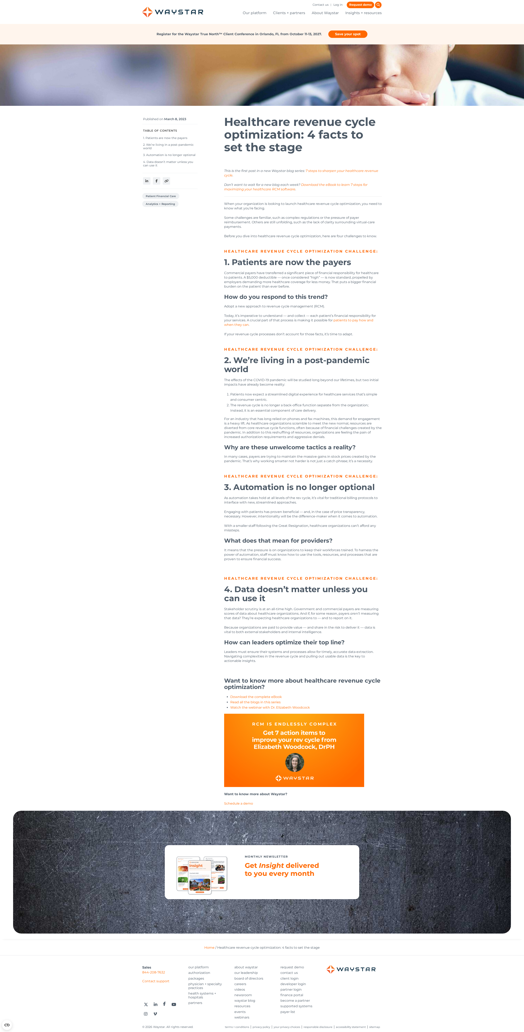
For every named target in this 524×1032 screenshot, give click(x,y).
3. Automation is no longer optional (169, 155)
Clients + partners (289, 13)
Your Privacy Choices (287, 1027)
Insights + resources (363, 13)
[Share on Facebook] (156, 181)
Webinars (241, 1017)
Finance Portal (291, 995)
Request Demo (292, 967)
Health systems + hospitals (202, 995)
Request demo (360, 5)
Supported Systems (296, 1006)
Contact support (155, 981)
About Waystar (325, 13)
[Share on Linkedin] (146, 181)
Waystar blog (244, 1001)
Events (240, 1012)
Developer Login (293, 984)
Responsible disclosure (318, 1027)
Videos (239, 989)
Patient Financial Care (161, 196)
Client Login (289, 978)
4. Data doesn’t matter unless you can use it (168, 163)
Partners (195, 1003)
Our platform (255, 13)
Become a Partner (295, 1001)
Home (209, 948)
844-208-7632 (153, 972)
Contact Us (289, 973)
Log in (338, 5)
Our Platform (198, 967)
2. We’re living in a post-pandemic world (168, 146)
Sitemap (374, 1027)
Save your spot (348, 34)
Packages (196, 978)
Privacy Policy (261, 1027)
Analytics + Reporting (160, 203)
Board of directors (248, 978)
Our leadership (246, 973)
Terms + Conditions (237, 1027)
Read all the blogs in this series (255, 702)
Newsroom (243, 995)
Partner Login (291, 989)
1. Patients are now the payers (165, 138)
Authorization (199, 973)
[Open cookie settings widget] (7, 1025)
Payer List (287, 1012)
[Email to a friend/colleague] (166, 181)
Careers (240, 984)
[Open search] (378, 5)
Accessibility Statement (351, 1027)
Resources (242, 1006)
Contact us (321, 5)
